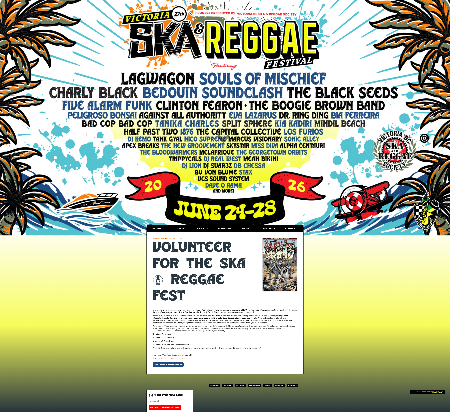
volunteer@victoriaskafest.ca (171, 359)
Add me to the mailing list (164, 407)
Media (246, 229)
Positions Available (174, 238)
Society (201, 229)
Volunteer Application (168, 365)
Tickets (180, 229)
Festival (157, 229)
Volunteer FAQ (159, 238)
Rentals (268, 229)
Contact (290, 229)
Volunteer (224, 229)
